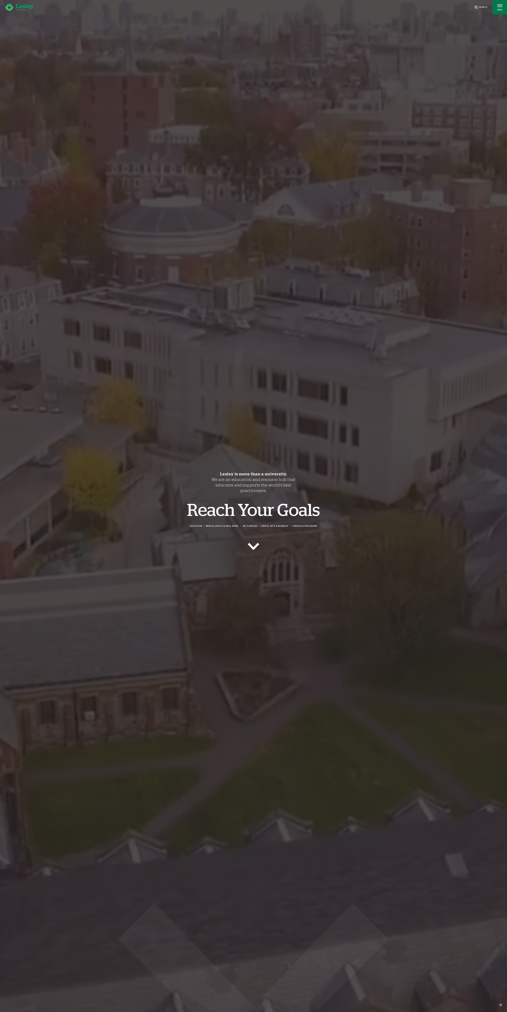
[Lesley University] (19, 7)
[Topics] (253, 546)
